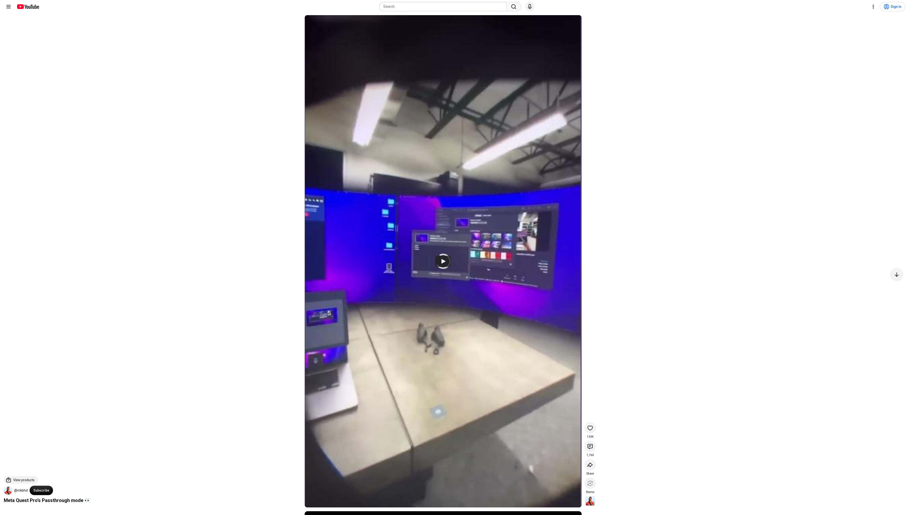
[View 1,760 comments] (590, 446)
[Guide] (8, 6)
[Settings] (873, 6)
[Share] (590, 465)
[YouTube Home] (27, 6)
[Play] (443, 261)
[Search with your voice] (530, 6)
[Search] (513, 6)
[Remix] (590, 483)
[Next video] (896, 274)
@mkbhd (21, 490)
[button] (8, 490)
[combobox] (444, 6)
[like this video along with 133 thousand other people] (590, 428)
